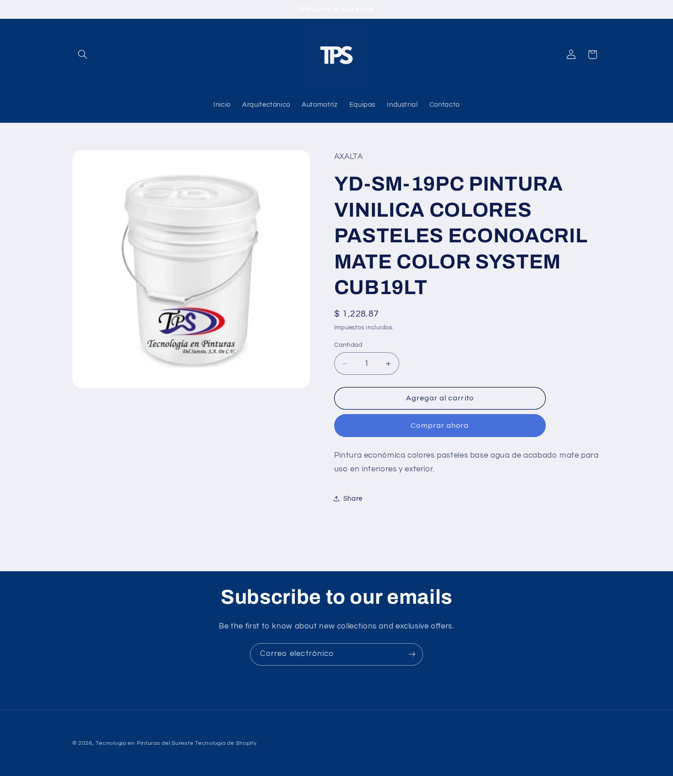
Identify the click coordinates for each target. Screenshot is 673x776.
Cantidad (348, 345)
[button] (82, 54)
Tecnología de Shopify (225, 743)
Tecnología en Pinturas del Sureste (144, 743)
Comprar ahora (440, 425)
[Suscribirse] (412, 654)
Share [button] (353, 498)
